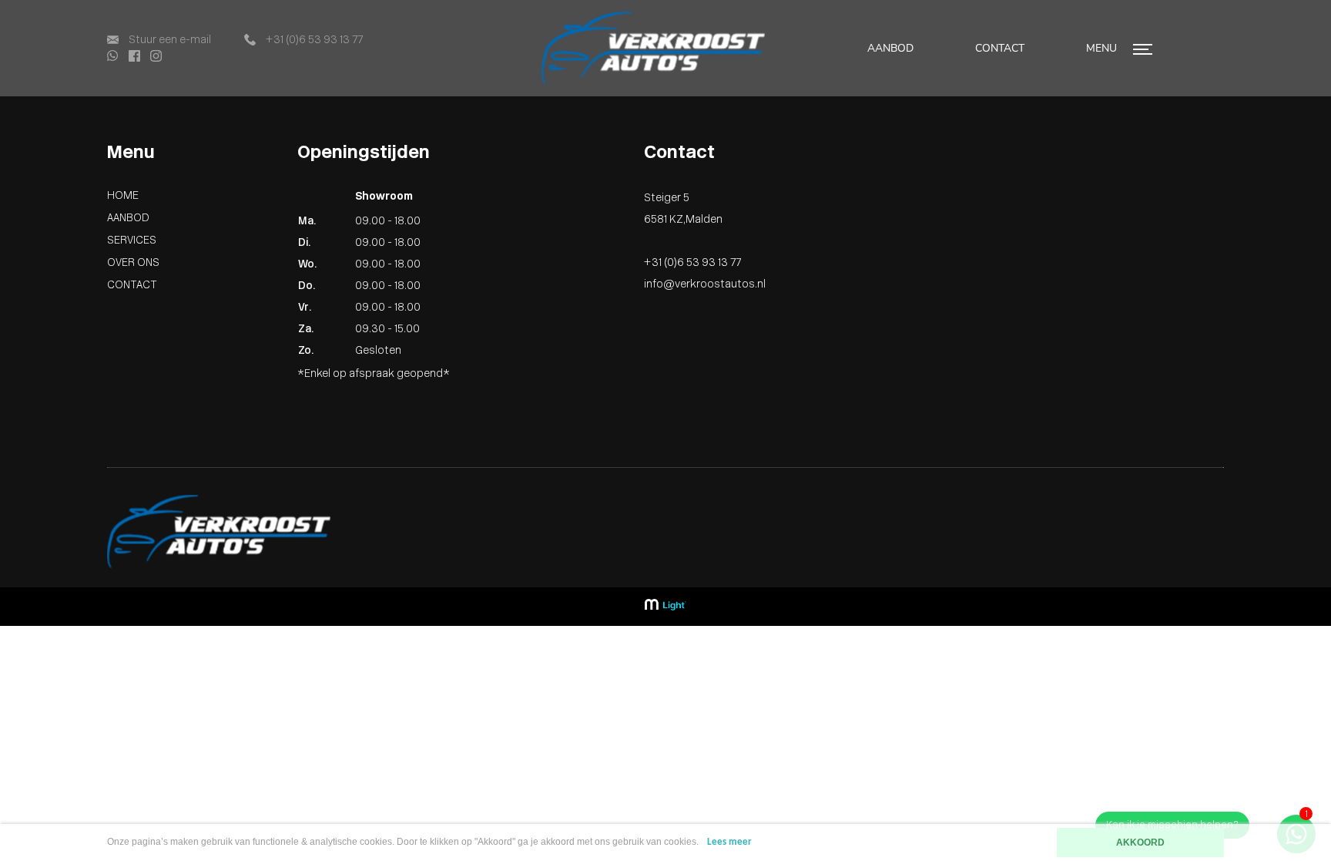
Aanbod (890, 48)
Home (123, 196)
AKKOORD (1140, 842)
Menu (1103, 48)
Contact (999, 48)
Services (131, 241)
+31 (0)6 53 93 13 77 (313, 40)
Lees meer (729, 842)
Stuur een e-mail (168, 40)
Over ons (133, 263)
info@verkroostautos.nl (705, 285)
